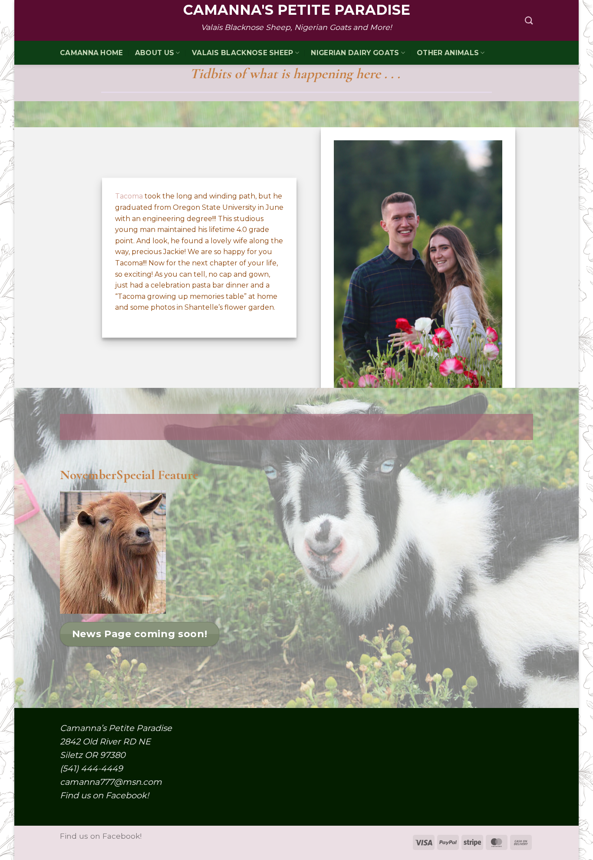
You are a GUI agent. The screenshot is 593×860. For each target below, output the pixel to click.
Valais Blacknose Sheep (242, 53)
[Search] (529, 20)
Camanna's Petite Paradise (296, 10)
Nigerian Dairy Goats (355, 53)
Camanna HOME (91, 53)
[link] (129, 196)
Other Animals (448, 53)
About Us (154, 53)
